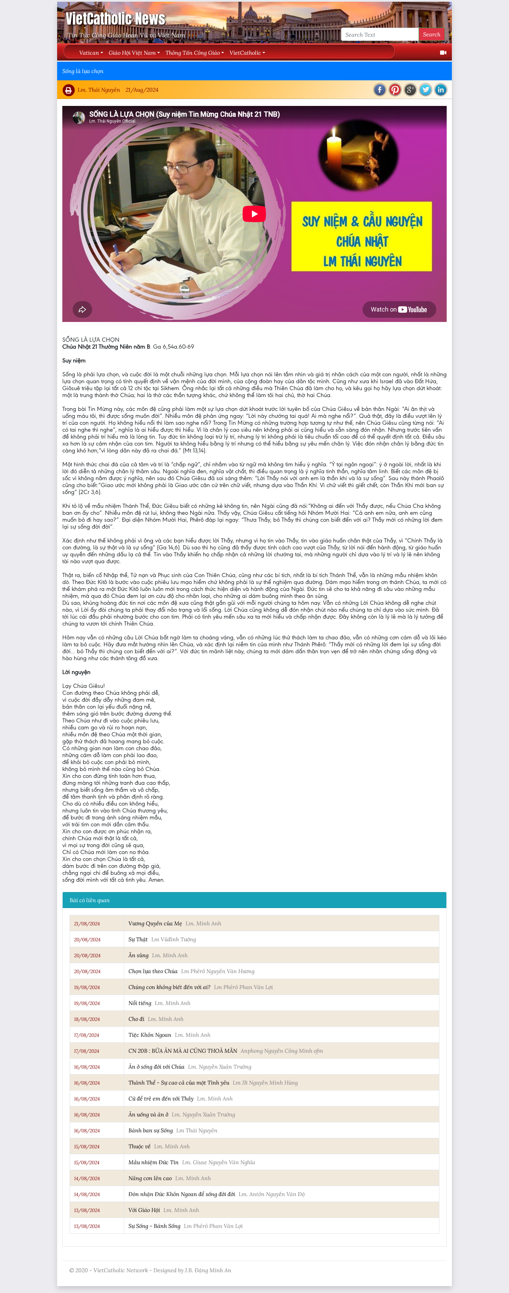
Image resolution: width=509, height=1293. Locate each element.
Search (431, 34)
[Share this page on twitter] (425, 90)
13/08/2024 (87, 1210)
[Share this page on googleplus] (410, 90)
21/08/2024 (87, 924)
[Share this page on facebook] (380, 90)
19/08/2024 (87, 987)
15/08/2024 (86, 1146)
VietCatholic (245, 52)
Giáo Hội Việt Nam (132, 52)
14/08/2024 (87, 1178)
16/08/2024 (87, 1067)
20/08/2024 (87, 939)
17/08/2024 (86, 1035)
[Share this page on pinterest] (395, 90)
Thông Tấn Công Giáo (193, 52)
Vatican (89, 52)
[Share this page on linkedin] (441, 90)
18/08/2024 (87, 1019)
